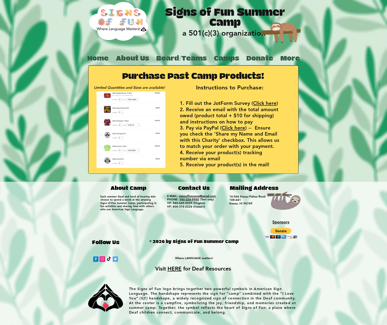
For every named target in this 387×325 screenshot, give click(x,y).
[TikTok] (109, 259)
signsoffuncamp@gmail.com (197, 196)
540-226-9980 (189, 199)
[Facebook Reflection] (96, 259)
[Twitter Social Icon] (115, 259)
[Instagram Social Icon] (102, 259)
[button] (280, 233)
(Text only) (206, 199)
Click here (265, 103)
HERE (175, 268)
